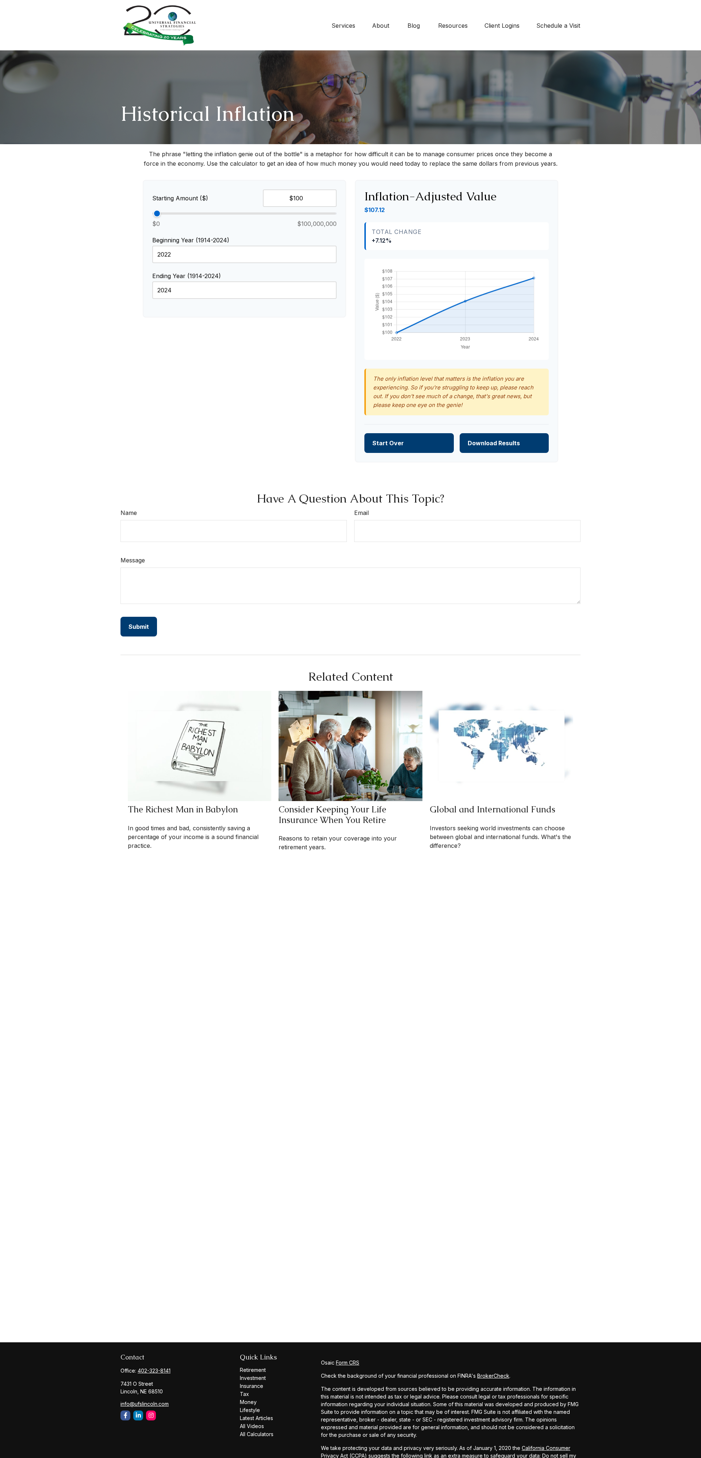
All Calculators (256, 1434)
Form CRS (347, 1362)
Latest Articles (256, 1418)
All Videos (252, 1426)
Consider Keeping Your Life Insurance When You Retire (332, 815)
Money (248, 1402)
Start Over (388, 443)
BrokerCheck (493, 1376)
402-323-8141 (154, 1370)
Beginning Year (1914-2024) (190, 240)
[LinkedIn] (138, 1415)
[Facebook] (125, 1415)
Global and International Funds (492, 809)
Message (132, 560)
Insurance (251, 1386)
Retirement (253, 1370)
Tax (244, 1394)
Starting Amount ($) (180, 198)
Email (361, 512)
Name (128, 512)
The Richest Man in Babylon (183, 809)
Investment (253, 1378)
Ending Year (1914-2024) (186, 276)
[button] (343, 25)
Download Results (494, 443)
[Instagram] (151, 1415)
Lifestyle (250, 1410)
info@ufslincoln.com (144, 1404)
